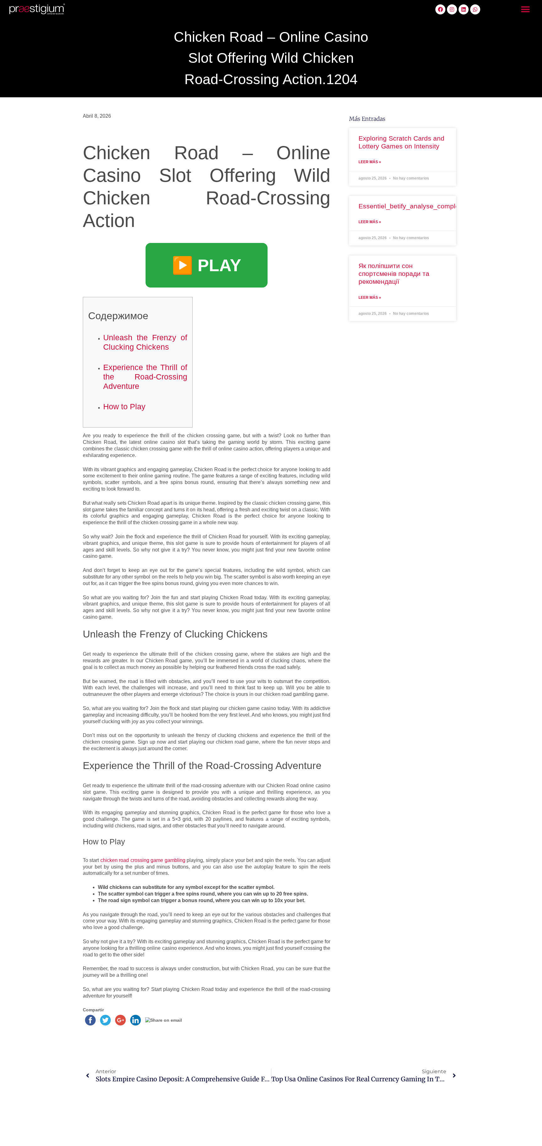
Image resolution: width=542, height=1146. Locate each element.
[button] (525, 10)
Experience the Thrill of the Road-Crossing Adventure (145, 376)
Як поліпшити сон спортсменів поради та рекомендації (394, 273)
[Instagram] (452, 9)
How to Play (124, 406)
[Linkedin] (464, 9)
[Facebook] (440, 9)
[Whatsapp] (475, 9)
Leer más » (370, 162)
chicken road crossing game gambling (142, 860)
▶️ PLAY (206, 265)
